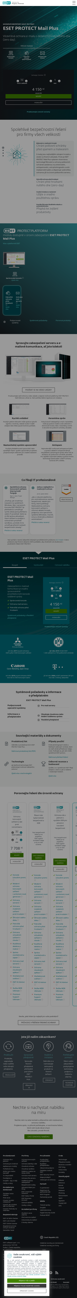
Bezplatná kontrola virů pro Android (9, 1227)
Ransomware (63, 1195)
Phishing (62, 1193)
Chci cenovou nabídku (38, 857)
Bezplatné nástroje (10, 1214)
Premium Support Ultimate (16, 997)
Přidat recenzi (66, 499)
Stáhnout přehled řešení (58, 757)
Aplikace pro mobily (10, 1166)
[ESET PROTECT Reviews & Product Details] (66, 494)
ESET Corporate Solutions (27, 1192)
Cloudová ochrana (28, 1166)
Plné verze (6, 1198)
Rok (55, 83)
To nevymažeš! (8, 1175)
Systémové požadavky (38, 320)
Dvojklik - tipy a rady (10, 1181)
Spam (60, 1198)
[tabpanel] (38, 601)
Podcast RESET (45, 1215)
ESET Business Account (26, 1199)
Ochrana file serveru (29, 1178)
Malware (62, 1190)
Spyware (61, 1201)
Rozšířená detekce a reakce (17, 946)
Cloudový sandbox (28, 1169)
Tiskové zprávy (45, 1205)
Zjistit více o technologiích (22, 773)
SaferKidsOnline (45, 1210)
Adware (61, 1180)
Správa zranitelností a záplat (18, 955)
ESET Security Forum (47, 1175)
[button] (18, 81)
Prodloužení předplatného (44, 1160)
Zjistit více (14, 280)
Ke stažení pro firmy (29, 1209)
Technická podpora (69, 1084)
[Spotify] (51, 1274)
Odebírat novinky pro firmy (49, 1245)
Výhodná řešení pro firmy (28, 1188)
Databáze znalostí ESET (46, 1171)
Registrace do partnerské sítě (45, 1191)
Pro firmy (25, 1156)
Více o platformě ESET (11, 243)
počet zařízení (22, 83)
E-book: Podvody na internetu (10, 1209)
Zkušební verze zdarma (8, 1194)
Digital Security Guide (47, 1213)
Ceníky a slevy (8, 1183)
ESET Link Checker (9, 1221)
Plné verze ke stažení (29, 1217)
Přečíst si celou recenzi (13, 530)
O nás (61, 1156)
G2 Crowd (59, 540)
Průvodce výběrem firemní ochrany (38, 1022)
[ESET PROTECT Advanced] (17, 814)
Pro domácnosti (9, 1156)
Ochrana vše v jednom (8, 1160)
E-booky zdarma (27, 1222)
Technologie (63, 1159)
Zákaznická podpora (47, 1168)
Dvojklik (43, 1208)
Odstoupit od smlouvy (47, 1180)
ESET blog (62, 1167)
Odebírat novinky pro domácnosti (51, 1243)
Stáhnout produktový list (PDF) (24, 751)
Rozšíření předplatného (44, 1164)
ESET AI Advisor (19, 982)
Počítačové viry (8, 1169)
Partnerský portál (46, 1197)
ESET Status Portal (28, 1196)
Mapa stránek (51, 1282)
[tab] (15, 565)
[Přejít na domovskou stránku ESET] (13, 3)
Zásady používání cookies (36, 1274)
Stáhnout (49, 1080)
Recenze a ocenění (65, 1165)
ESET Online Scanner (10, 1223)
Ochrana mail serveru (29, 1175)
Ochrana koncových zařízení (28, 1160)
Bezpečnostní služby (29, 1185)
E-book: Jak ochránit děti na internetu (10, 1205)
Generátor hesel (8, 1230)
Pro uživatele (45, 1156)
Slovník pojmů (64, 1176)
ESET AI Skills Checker (10, 1218)
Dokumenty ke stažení (29, 1220)
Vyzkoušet (38, 103)
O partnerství (44, 1188)
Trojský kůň (62, 1203)
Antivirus (62, 1183)
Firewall (61, 1188)
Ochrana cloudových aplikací (17, 970)
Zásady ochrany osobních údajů (15, 1276)
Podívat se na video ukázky (38, 390)
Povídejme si (7, 1178)
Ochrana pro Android (10, 1164)
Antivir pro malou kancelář (9, 1172)
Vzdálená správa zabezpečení (27, 1181)
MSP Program (45, 1194)
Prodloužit (8, 1055)
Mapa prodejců (45, 1177)
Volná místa (63, 1170)
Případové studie (64, 1162)
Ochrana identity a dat (29, 1164)
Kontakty (62, 1172)
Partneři (43, 1184)
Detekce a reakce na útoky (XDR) (28, 1172)
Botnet (61, 1185)
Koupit (38, 96)
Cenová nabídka (27, 1202)
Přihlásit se (29, 1086)
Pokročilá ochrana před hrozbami (26, 58)
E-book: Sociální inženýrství (8, 1201)
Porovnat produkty (63, 320)
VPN (60, 1206)
